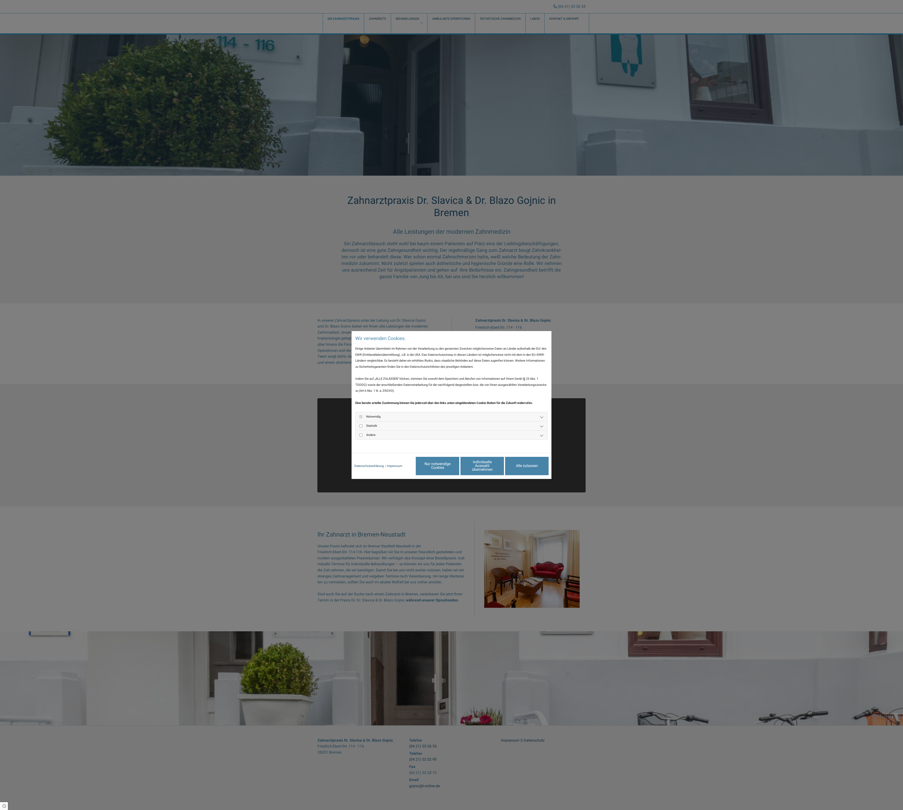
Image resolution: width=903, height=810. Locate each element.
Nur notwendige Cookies (437, 466)
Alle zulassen (527, 465)
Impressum (394, 466)
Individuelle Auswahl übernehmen (482, 466)
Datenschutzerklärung (369, 466)
